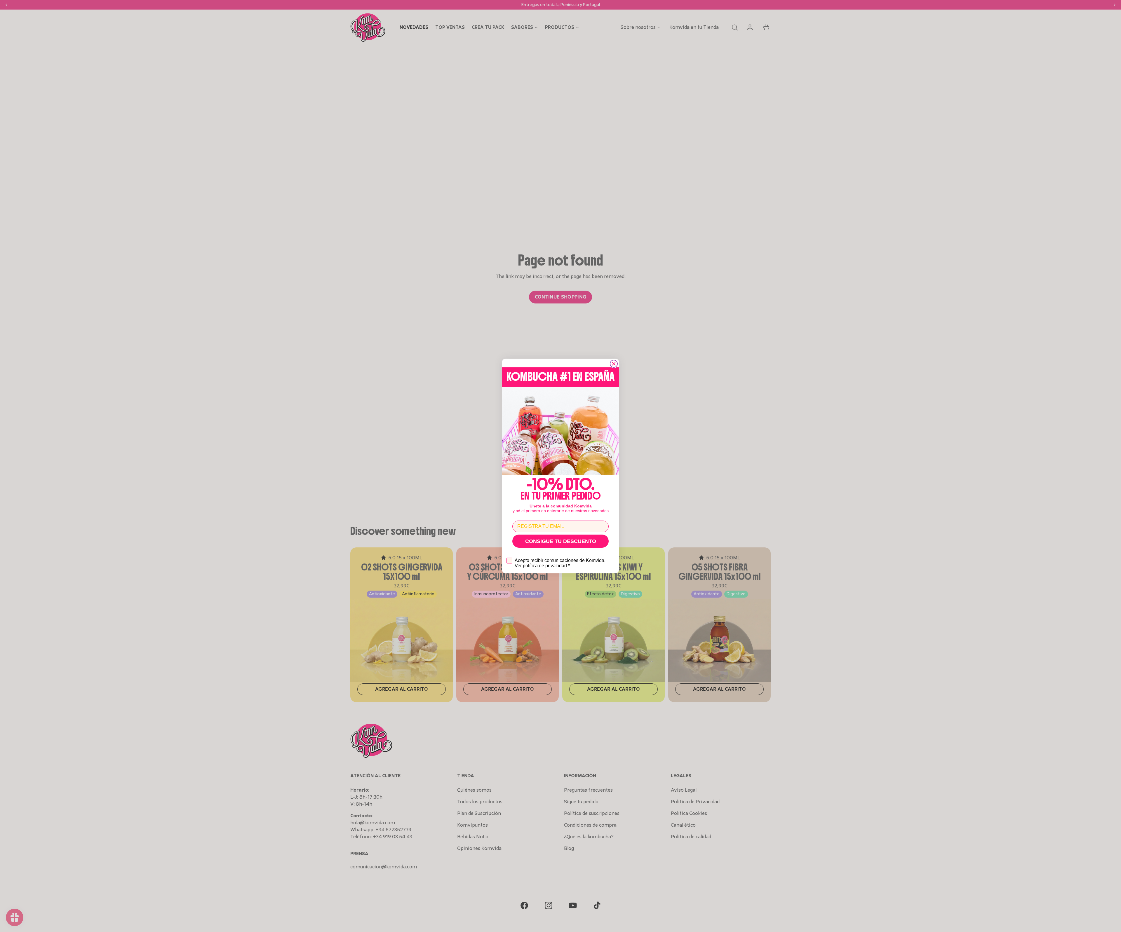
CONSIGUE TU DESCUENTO (560, 541)
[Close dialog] (613, 363)
